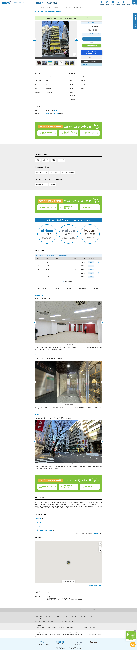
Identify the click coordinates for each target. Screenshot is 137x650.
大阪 (44, 621)
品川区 (58, 616)
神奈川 (39, 621)
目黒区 (63, 616)
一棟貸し (54, 627)
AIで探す (38, 2)
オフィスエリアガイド (41, 184)
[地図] (55, 110)
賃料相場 (52, 184)
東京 (35, 621)
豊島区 (67, 616)
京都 (66, 621)
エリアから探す (38, 610)
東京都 (53, 7)
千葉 (59, 621)
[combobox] (28, 2)
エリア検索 (101, 1)
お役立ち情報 (86, 610)
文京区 (72, 616)
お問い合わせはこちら (134, 2)
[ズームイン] (100, 547)
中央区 (41, 616)
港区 (50, 616)
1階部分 (79, 627)
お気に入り (118, 1)
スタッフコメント (83, 288)
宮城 (73, 621)
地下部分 (85, 627)
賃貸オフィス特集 (77, 610)
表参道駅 (56, 114)
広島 (77, 621)
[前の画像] (34, 39)
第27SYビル (75, 7)
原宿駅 (53, 160)
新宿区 (54, 616)
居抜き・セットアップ (62, 627)
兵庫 (69, 621)
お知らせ (96, 533)
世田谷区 (90, 616)
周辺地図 (96, 288)
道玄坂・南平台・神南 (41, 172)
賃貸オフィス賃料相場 (67, 610)
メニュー (128, 0)
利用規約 (70, 648)
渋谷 (70, 7)
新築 (43, 627)
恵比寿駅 (45, 160)
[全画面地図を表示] (100, 543)
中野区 (76, 616)
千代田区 (36, 616)
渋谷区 (57, 7)
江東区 (81, 616)
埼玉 (62, 621)
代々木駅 (61, 160)
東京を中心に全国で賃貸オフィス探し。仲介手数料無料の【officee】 (68, 647)
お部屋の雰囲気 (42, 288)
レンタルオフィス (91, 627)
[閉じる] (135, 631)
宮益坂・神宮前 (64, 7)
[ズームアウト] (100, 550)
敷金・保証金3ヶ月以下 (71, 627)
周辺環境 (69, 288)
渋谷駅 (47, 114)
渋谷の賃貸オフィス (46, 634)
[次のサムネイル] (76, 63)
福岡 (55, 621)
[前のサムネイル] (35, 63)
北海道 (47, 621)
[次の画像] (76, 39)
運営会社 (94, 610)
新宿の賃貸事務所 (55, 634)
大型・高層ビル (37, 627)
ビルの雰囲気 (55, 288)
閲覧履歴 (123, 0)
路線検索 (107, 0)
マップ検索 (112, 1)
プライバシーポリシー (77, 648)
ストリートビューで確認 (69, 581)
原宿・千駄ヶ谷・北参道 (68, 172)
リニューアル (48, 627)
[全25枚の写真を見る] (74, 54)
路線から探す (46, 610)
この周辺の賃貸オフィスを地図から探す (92, 585)
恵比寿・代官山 (54, 172)
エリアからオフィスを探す (44, 7)
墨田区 (85, 616)
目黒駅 (37, 160)
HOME (36, 7)
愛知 (52, 621)
